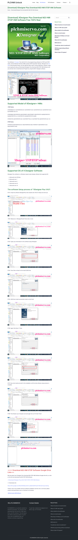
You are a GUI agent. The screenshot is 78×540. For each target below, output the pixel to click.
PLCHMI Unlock (15, 2)
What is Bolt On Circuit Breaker (62, 30)
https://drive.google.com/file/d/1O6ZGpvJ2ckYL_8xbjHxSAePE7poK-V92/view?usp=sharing (28, 485)
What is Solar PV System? (61, 52)
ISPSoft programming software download (62, 49)
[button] (69, 17)
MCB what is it (58, 42)
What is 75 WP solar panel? (61, 27)
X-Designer (16, 62)
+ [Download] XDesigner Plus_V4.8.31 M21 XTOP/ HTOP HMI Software (24, 480)
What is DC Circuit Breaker (61, 40)
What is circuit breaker (60, 33)
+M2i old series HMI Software (14, 493)
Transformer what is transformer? (62, 45)
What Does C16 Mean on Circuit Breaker (62, 36)
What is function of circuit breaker (62, 24)
